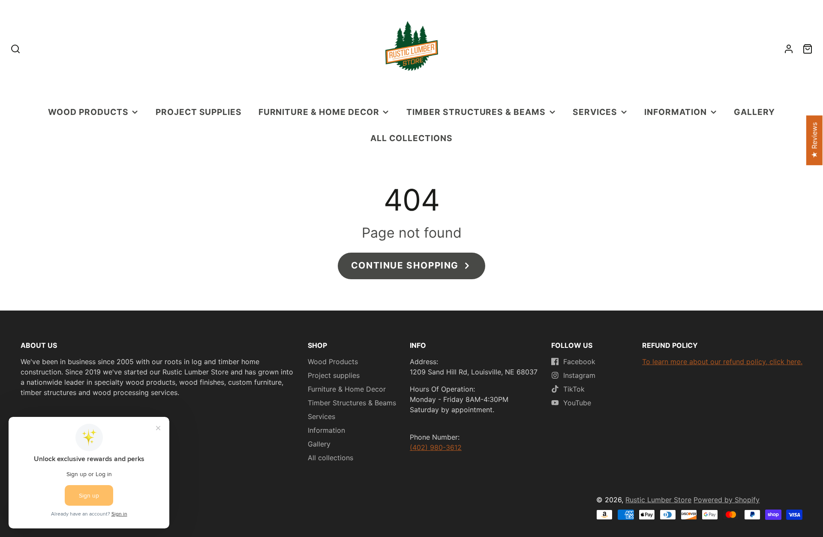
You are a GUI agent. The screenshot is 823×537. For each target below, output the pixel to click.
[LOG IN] (789, 49)
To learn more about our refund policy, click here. (722, 361)
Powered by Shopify (727, 499)
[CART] (807, 49)
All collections (411, 138)
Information (675, 112)
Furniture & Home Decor (318, 112)
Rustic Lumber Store (658, 499)
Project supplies (199, 112)
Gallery (754, 112)
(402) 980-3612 (436, 447)
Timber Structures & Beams (476, 112)
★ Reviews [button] (814, 141)
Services (595, 112)
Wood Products (88, 112)
